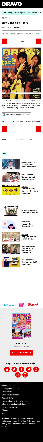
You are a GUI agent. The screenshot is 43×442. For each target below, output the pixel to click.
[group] (20, 13)
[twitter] (29, 369)
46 (31, 139)
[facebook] (21, 369)
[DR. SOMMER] (9, 305)
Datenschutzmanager (10, 395)
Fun (9, 18)
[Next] (39, 13)
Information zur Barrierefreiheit (14, 404)
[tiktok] (14, 369)
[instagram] (7, 369)
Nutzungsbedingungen (10, 389)
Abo (3, 413)
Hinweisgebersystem (10, 407)
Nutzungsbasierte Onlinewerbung (15, 401)
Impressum (6, 386)
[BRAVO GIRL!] (21, 305)
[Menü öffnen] (40, 4)
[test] (36, 369)
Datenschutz (7, 392)
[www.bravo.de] (12, 4)
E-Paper (5, 410)
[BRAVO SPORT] (33, 305)
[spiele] (18, 375)
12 (24, 139)
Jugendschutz (7, 398)
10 (17, 139)
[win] (25, 375)
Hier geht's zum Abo (21, 353)
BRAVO (4, 18)
